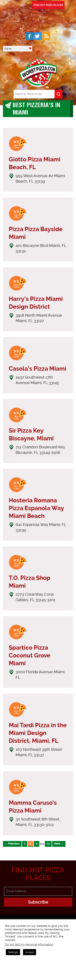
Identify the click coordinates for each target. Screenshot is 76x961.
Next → (59, 843)
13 (48, 843)
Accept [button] (29, 952)
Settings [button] (13, 952)
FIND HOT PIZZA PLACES (48, 5)
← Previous (12, 843)
